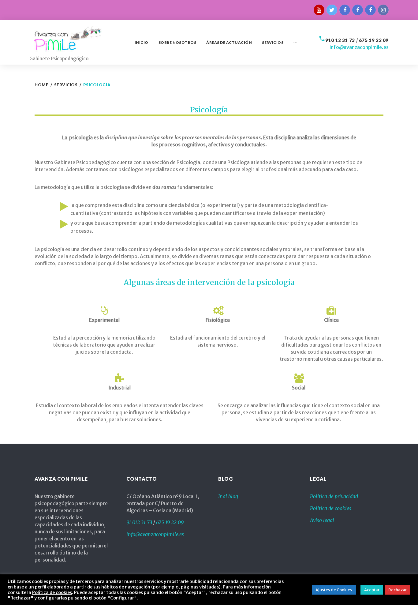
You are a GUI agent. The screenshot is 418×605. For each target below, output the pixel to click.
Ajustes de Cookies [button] (333, 589)
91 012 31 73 (139, 522)
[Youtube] (319, 10)
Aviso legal (322, 520)
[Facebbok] (344, 10)
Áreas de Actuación (229, 42)
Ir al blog (228, 496)
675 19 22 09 (374, 40)
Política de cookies (330, 508)
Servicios (272, 42)
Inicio (141, 42)
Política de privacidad (334, 496)
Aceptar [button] (371, 589)
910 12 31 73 (340, 40)
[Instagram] (383, 10)
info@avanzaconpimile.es (359, 47)
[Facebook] (357, 10)
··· (295, 42)
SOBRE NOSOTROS (177, 42)
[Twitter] (332, 10)
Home (41, 84)
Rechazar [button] (397, 589)
